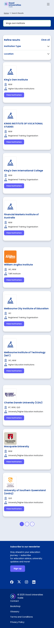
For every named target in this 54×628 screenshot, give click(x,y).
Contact (14, 600)
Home (6, 13)
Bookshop (15, 606)
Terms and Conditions (21, 616)
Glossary (14, 611)
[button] (48, 5)
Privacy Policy (17, 622)
